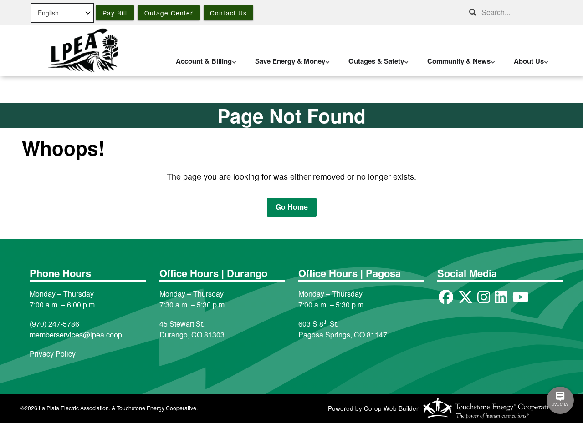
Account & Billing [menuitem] (201, 66)
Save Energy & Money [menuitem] (288, 66)
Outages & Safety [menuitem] (374, 66)
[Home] (83, 50)
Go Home (292, 206)
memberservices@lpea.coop (76, 334)
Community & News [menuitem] (457, 66)
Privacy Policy (53, 353)
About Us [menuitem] (526, 66)
